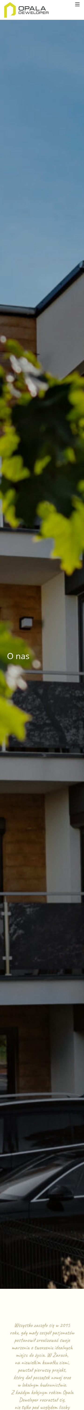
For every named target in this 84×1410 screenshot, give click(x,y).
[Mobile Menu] (77, 4)
